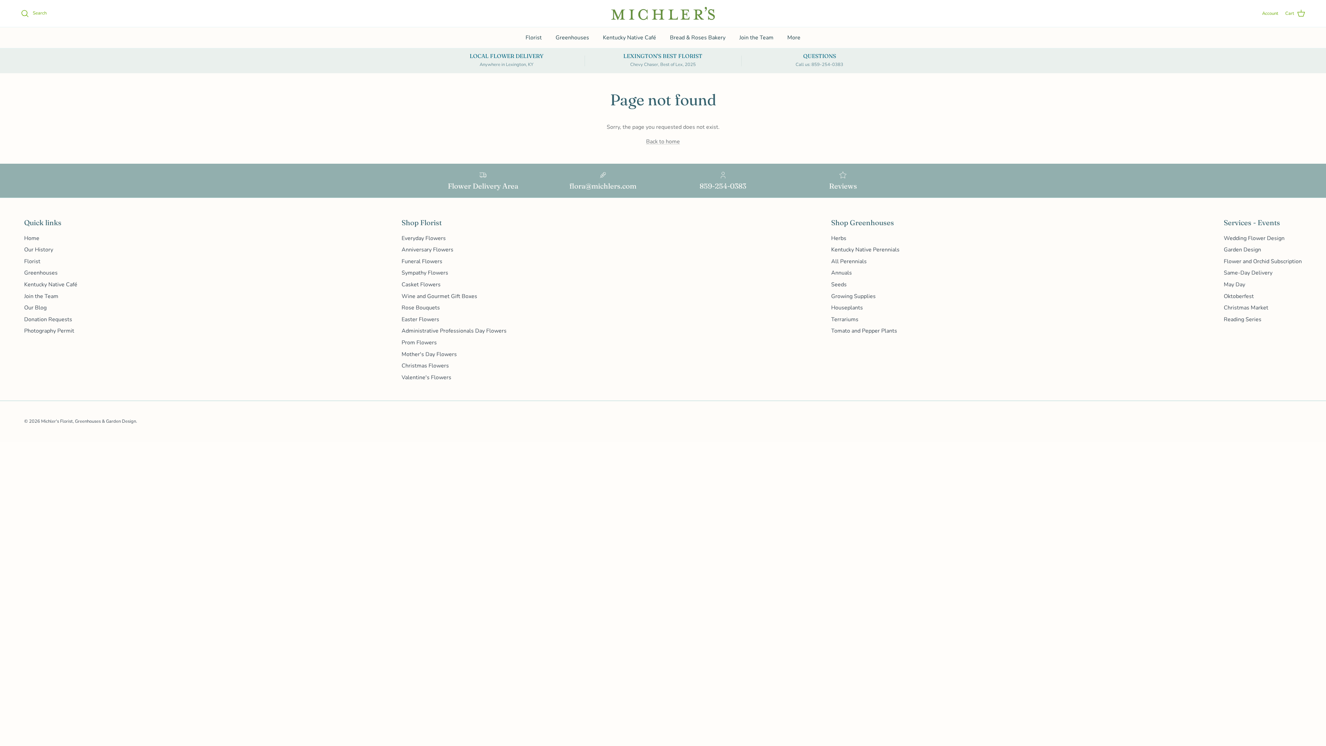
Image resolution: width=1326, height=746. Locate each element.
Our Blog (35, 308)
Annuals (841, 273)
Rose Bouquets (421, 308)
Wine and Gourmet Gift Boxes (439, 296)
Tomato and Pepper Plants (864, 331)
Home (31, 238)
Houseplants (847, 308)
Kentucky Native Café (629, 37)
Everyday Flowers (424, 238)
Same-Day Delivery (1248, 273)
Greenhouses (572, 37)
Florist (534, 37)
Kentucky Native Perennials (865, 250)
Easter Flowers (420, 319)
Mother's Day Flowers (429, 354)
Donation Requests (48, 319)
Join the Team (756, 37)
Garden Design (1242, 250)
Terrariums (844, 319)
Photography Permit (49, 331)
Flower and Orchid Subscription (1263, 261)
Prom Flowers (419, 342)
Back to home (663, 141)
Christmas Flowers (425, 366)
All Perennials (849, 261)
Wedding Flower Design (1254, 238)
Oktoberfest (1239, 296)
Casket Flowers (421, 284)
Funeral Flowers (422, 261)
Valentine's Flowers (426, 377)
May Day (1234, 284)
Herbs (838, 238)
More (793, 37)
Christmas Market (1246, 308)
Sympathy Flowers (425, 273)
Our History (38, 250)
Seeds (839, 284)
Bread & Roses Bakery (698, 37)
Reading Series (1242, 319)
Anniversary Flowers (427, 250)
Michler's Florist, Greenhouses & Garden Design (88, 421)
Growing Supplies (853, 296)
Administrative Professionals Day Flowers (454, 331)
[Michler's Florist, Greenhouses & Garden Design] (663, 13)
